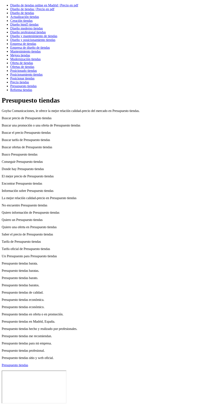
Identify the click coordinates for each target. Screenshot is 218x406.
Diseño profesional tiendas (28, 32)
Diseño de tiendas (22, 13)
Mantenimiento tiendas (25, 51)
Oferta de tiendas (21, 63)
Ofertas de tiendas (22, 67)
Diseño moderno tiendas (26, 28)
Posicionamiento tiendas (26, 74)
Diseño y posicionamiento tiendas (32, 40)
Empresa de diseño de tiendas (30, 47)
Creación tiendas (21, 20)
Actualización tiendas (24, 17)
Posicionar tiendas (22, 78)
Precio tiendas (19, 82)
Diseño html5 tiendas (24, 24)
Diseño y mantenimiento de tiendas (33, 36)
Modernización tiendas (25, 59)
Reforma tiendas (21, 90)
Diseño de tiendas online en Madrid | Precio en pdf (44, 5)
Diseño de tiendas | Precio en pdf (32, 9)
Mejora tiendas (20, 55)
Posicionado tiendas (23, 70)
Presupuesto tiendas (23, 86)
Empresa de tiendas (23, 44)
